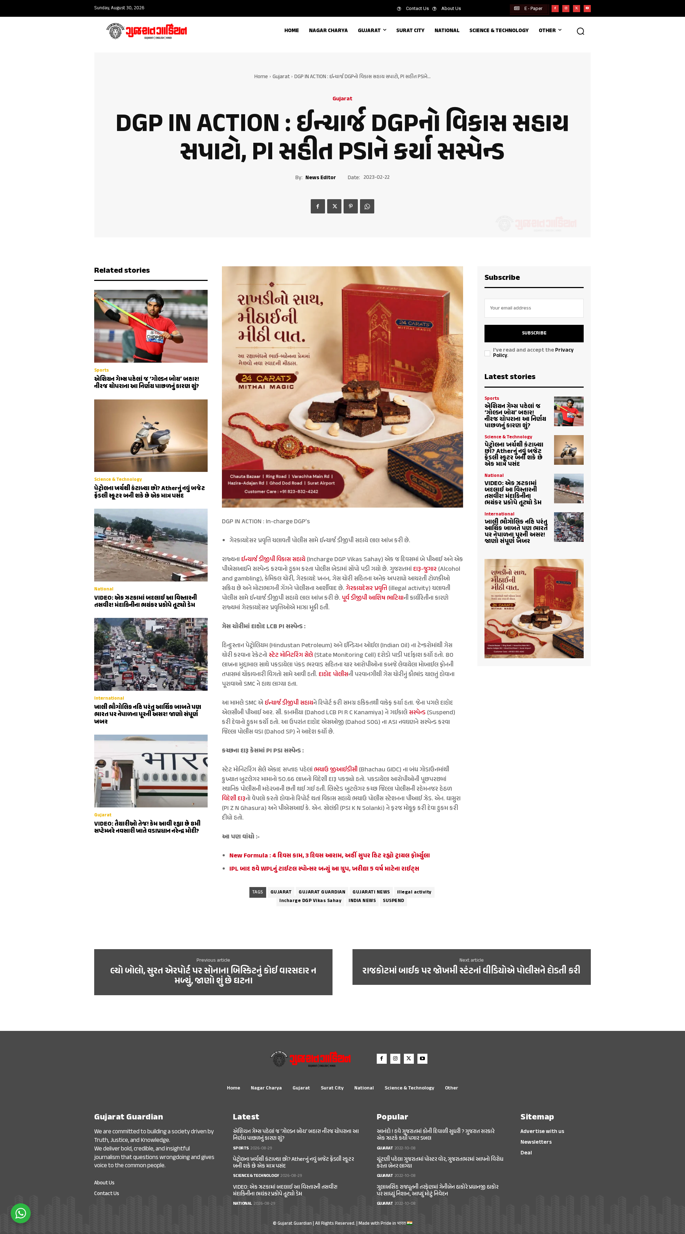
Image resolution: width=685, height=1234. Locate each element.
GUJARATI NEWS (371, 892)
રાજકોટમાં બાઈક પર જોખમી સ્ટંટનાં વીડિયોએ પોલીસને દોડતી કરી (471, 971)
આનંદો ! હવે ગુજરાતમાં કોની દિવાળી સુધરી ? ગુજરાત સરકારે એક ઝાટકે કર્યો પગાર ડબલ (435, 1135)
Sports (101, 370)
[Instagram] (565, 8)
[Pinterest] (351, 206)
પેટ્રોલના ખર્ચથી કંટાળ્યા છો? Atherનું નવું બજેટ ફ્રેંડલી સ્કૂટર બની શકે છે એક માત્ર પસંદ (149, 492)
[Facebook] (555, 8)
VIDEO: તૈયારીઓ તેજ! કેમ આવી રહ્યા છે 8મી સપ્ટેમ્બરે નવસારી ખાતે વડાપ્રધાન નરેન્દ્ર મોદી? (147, 828)
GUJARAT (281, 892)
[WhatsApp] (367, 206)
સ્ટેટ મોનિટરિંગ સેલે (291, 655)
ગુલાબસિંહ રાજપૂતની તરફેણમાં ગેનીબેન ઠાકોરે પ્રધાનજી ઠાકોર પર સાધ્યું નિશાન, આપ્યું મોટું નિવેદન (437, 1191)
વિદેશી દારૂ (233, 799)
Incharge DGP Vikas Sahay (310, 901)
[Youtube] (587, 8)
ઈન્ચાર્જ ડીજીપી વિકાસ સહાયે (273, 560)
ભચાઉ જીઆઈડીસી (335, 770)
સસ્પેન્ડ (416, 713)
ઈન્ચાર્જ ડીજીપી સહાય (289, 703)
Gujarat (281, 77)
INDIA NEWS (362, 901)
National (103, 589)
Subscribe (534, 333)
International (109, 698)
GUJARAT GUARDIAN (322, 892)
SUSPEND (393, 901)
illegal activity (414, 892)
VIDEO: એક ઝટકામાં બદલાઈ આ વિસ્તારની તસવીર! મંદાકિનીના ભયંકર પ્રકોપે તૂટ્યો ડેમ (145, 602)
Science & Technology (118, 480)
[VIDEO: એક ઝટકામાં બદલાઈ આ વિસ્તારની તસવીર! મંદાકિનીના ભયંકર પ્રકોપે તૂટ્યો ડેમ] (151, 545)
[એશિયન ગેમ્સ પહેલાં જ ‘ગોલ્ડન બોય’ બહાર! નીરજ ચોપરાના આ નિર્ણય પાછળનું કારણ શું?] (151, 326)
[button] (580, 31)
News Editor (320, 178)
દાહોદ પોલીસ (333, 675)
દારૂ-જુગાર (425, 569)
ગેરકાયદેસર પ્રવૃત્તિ (366, 589)
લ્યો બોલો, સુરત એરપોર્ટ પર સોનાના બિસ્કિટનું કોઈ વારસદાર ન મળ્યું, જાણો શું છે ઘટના (213, 976)
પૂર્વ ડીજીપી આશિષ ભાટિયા (373, 598)
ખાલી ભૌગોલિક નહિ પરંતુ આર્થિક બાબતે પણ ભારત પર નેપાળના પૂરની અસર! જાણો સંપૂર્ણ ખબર (147, 715)
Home (261, 77)
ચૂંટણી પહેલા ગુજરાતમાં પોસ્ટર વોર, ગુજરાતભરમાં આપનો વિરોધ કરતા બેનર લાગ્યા (440, 1163)
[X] (576, 8)
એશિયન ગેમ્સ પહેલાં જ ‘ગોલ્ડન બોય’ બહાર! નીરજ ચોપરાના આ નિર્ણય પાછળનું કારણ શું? (146, 383)
